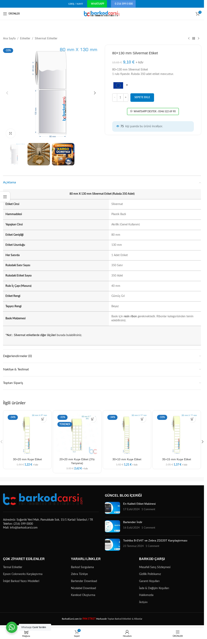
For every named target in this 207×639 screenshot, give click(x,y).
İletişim (143, 602)
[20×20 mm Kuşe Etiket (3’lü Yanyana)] (77, 434)
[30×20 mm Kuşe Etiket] (27, 434)
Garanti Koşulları (149, 581)
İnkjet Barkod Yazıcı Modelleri (21, 581)
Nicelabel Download (83, 588)
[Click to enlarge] (10, 133)
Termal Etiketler (12, 567)
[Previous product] (188, 38)
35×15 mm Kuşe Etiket (176, 459)
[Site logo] (102, 13)
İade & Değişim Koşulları (154, 588)
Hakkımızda (146, 595)
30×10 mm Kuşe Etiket (126, 459)
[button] (7, 93)
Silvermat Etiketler (46, 38)
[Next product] (198, 38)
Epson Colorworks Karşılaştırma (22, 574)
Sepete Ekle (142, 97)
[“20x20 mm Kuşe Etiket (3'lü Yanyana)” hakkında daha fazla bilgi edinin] (92, 418)
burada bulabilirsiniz (69, 335)
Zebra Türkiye (79, 574)
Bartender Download (84, 581)
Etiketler (25, 38)
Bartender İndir (132, 522)
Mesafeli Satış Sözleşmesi (154, 567)
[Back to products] (193, 38)
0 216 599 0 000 (124, 4)
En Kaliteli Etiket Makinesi (139, 503)
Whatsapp (97, 4)
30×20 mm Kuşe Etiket (27, 459)
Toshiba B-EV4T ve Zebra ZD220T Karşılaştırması (155, 540)
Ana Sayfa (9, 38)
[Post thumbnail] (112, 508)
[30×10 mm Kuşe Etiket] (127, 434)
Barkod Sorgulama (82, 567)
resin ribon (130, 316)
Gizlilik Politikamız (150, 574)
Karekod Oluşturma (83, 595)
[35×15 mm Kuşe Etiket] (177, 434)
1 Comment (148, 509)
